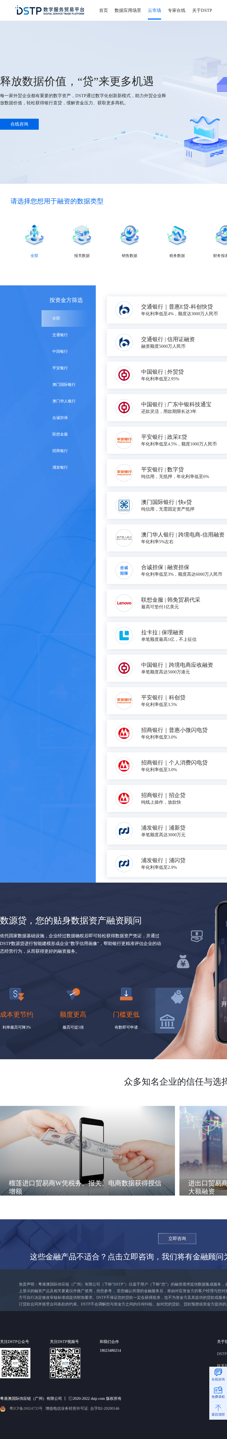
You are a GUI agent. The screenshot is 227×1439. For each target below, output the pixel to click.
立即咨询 (177, 1238)
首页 (103, 10)
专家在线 (176, 10)
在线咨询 (19, 124)
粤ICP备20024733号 (26, 1408)
